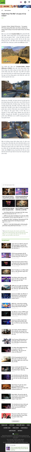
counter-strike (22, 231)
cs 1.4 (8, 233)
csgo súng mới (16, 235)
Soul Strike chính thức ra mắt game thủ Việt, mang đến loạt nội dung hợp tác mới (19, 279)
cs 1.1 (6, 233)
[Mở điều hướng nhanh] (28, 10)
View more (15, 421)
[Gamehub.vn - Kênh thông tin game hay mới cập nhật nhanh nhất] (2, 2)
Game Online (12, 430)
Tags (3, 231)
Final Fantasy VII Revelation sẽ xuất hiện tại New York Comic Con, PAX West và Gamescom (19, 341)
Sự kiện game (7, 427)
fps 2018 (19, 232)
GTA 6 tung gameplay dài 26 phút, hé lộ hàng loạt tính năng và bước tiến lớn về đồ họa (21, 197)
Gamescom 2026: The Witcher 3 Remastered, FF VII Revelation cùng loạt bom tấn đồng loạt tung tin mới (15, 221)
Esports (20, 430)
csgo (16, 232)
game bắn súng (8, 231)
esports (17, 231)
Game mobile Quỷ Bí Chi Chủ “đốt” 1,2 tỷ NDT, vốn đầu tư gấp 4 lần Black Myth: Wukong (20, 368)
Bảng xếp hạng (20, 425)
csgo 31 (17, 233)
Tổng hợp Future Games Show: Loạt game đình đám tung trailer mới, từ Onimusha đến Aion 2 (8, 209)
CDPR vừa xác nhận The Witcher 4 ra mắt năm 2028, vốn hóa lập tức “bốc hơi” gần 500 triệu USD (20, 287)
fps (12, 231)
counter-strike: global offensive (8, 232)
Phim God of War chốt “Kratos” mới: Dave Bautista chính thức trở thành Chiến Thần (19, 415)
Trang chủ (4, 425)
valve (15, 231)
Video (28, 425)
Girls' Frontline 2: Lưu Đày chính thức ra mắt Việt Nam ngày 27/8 (21, 209)
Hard (2, 18)
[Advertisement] (15, 170)
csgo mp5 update (9, 235)
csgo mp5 (21, 233)
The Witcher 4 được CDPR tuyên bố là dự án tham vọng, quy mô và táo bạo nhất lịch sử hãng (20, 313)
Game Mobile (24, 427)
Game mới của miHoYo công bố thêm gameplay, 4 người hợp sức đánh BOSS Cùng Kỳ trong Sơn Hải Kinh (8, 197)
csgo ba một (12, 233)
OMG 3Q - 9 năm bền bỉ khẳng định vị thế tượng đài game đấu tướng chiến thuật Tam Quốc (20, 305)
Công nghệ (16, 427)
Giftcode (11, 425)
